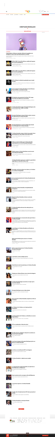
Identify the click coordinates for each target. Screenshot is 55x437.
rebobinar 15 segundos (25, 435)
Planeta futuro (37, 420)
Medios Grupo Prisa (12, 422)
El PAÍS (19, 419)
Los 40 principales (22, 419)
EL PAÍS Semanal (34, 420)
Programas (16, 14)
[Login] (48, 11)
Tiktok (23, 413)
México (45, 11)
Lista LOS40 (7, 14)
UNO (24, 420)
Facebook (28, 413)
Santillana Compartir (30, 419)
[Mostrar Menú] (7, 11)
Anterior (23, 435)
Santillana (26, 419)
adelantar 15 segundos (29, 435)
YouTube (25, 413)
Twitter (29, 413)
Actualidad (11, 14)
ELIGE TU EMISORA (45, 435)
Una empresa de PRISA (12, 420)
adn (38, 419)
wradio (26, 420)
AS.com (36, 419)
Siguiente (31, 435)
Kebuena (40, 420)
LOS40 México (27, 11)
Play (27, 436)
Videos (24, 14)
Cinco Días (29, 420)
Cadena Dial (32, 420)
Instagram (26, 413)
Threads (31, 413)
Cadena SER (33, 419)
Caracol (41, 419)
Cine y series (21, 14)
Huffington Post (20, 420)
